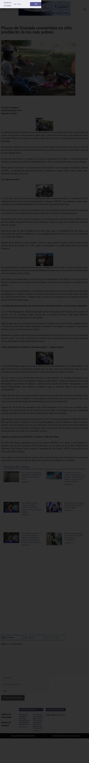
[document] (44, 381)
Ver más (17, 4)
